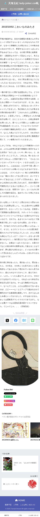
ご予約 (15, 505)
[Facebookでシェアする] (16, 320)
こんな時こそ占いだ (27, 505)
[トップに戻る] (3, 506)
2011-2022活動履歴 (17, 9)
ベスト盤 (5, 417)
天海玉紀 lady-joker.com (23, 3)
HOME (21, 500)
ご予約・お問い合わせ (20, 14)
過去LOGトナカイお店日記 (20, 417)
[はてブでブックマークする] (24, 320)
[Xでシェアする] (7, 320)
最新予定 (4, 9)
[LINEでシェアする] (33, 320)
